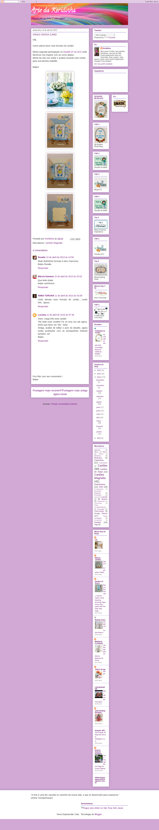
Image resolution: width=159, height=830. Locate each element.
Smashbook (98, 520)
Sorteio (97, 522)
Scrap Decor (100, 513)
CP (96, 540)
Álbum (96, 452)
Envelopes (97, 495)
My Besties (102, 499)
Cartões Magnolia (53, 243)
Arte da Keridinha (53, 11)
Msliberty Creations (99, 642)
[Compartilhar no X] (75, 239)
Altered (101, 454)
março (98, 421)
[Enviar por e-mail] (71, 239)
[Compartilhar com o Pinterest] (79, 239)
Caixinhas (99, 460)
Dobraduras (99, 484)
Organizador (101, 501)
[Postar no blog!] (73, 239)
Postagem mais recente (46, 390)
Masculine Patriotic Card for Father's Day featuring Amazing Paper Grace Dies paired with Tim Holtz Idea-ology (100, 598)
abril (98, 417)
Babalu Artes (100, 620)
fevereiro (99, 426)
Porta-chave (98, 503)
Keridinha (107, 48)
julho (98, 407)
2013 (99, 377)
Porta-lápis (101, 509)
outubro (99, 391)
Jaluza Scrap (100, 669)
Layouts (104, 497)
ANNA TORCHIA (46, 295)
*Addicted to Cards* (100, 332)
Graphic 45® (100, 730)
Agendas (97, 450)
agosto (99, 402)
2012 (99, 438)
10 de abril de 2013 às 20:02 (68, 276)
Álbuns (105, 452)
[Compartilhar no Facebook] (77, 239)
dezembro (100, 380)
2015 (99, 370)
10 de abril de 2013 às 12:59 (60, 257)
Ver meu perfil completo (103, 64)
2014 (99, 374)
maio (98, 414)
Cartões (102, 465)
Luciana (42, 315)
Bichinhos (97, 456)
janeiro (99, 432)
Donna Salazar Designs (98, 752)
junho (98, 411)
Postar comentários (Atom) (64, 404)
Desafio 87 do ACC (72, 52)
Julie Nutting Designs (100, 711)
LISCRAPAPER (100, 688)
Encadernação (98, 489)
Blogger (98, 814)
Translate (111, 37)
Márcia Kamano (46, 276)
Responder (43, 268)
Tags (96, 525)
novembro (100, 385)
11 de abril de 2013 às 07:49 (60, 315)
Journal (96, 497)
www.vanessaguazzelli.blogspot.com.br (100, 780)
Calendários (103, 463)
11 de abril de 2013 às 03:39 (68, 295)
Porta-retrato (99, 511)
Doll (101, 487)
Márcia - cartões (98, 559)
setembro (100, 396)
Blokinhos (98, 458)
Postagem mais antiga (74, 390)
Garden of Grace (99, 582)
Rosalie (42, 257)
